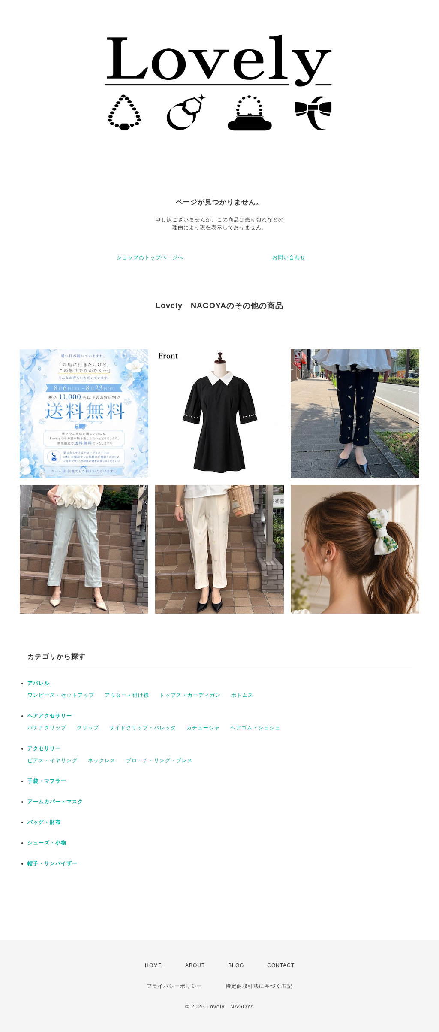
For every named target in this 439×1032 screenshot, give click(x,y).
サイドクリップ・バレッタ (142, 728)
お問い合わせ (289, 257)
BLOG (236, 965)
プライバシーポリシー (174, 986)
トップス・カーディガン (190, 695)
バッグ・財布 (44, 822)
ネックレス (102, 760)
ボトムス (242, 695)
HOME (153, 965)
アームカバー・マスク (55, 802)
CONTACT (281, 965)
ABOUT (195, 965)
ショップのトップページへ (150, 257)
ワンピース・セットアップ (60, 695)
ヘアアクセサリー (49, 716)
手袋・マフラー (46, 781)
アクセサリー (44, 748)
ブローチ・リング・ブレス (159, 760)
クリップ (88, 728)
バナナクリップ (46, 728)
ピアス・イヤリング (52, 760)
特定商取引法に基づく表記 (259, 986)
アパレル (38, 683)
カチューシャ (203, 728)
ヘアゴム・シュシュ (255, 728)
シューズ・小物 (46, 843)
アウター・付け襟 (127, 695)
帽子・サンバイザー (52, 863)
